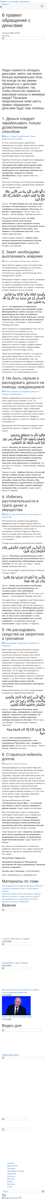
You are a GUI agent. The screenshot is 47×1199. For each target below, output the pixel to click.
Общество (11, 1173)
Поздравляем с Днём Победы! (15, 962)
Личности (11, 1176)
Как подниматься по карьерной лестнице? (20, 899)
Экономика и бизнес (16, 1171)
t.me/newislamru (32, 871)
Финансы (6, 35)
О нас (9, 1186)
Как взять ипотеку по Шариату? (15, 901)
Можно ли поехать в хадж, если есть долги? (21, 896)
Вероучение (12, 1165)
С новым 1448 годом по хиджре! (16, 938)
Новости (10, 1163)
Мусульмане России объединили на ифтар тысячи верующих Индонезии (20, 991)
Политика (11, 1168)
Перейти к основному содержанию (15, 1)
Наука (9, 1181)
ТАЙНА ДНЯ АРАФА (10, 1055)
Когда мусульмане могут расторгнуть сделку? (21, 893)
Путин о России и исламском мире (17, 1016)
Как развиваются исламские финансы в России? (22, 885)
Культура (11, 1184)
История (10, 1178)
